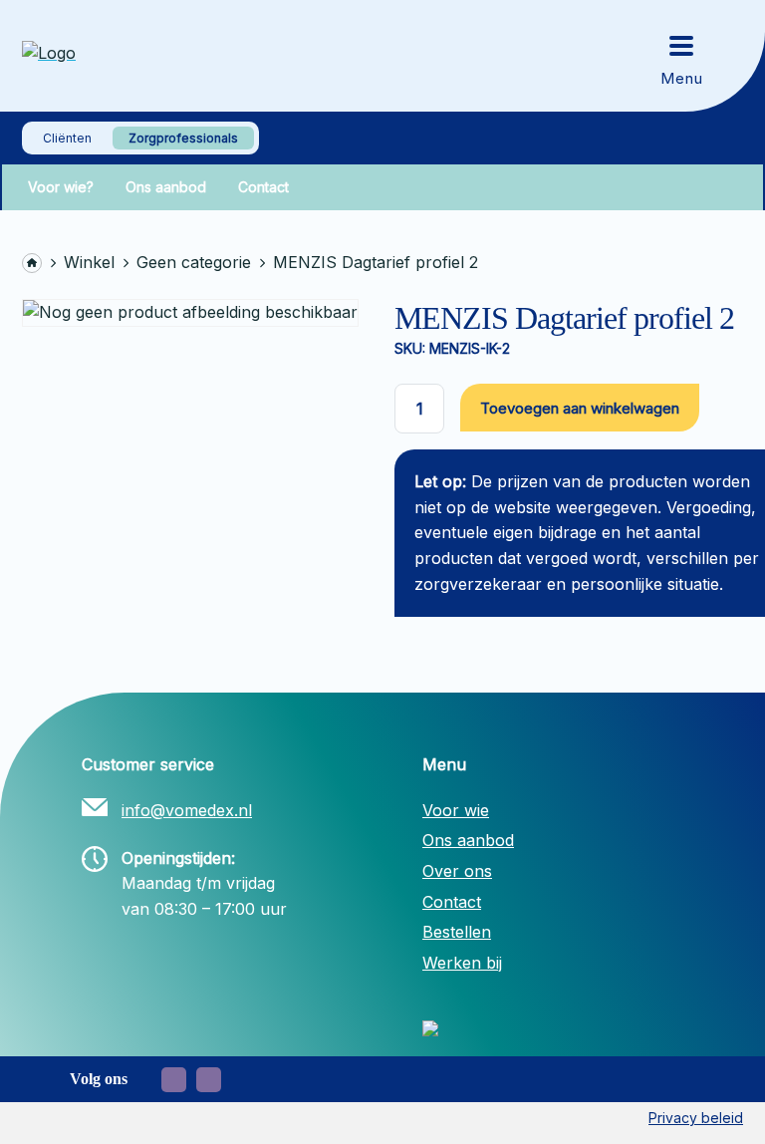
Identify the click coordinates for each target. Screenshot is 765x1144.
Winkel (89, 262)
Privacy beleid (695, 1117)
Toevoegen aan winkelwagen (579, 408)
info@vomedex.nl (187, 810)
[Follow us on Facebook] (173, 1079)
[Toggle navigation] (681, 56)
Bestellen (456, 932)
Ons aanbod (166, 187)
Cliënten (67, 138)
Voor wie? (61, 187)
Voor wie (455, 810)
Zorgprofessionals (183, 138)
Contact (263, 187)
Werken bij (462, 963)
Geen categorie (193, 262)
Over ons (457, 871)
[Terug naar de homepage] (121, 56)
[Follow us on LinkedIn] (208, 1079)
